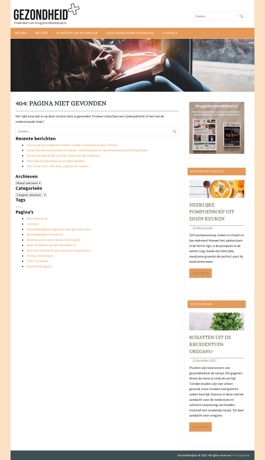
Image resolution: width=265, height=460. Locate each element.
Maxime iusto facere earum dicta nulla (53, 240)
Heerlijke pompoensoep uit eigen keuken (56, 161)
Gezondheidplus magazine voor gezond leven (59, 229)
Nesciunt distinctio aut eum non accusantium (59, 250)
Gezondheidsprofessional (130, 33)
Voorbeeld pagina (39, 266)
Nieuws (20, 33)
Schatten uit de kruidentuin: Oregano (210, 344)
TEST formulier (38, 261)
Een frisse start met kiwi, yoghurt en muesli (57, 166)
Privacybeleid (240, 455)
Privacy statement (40, 256)
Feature (19, 207)
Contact (170, 33)
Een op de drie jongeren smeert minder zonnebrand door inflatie (72, 145)
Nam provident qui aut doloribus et (51, 245)
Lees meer (200, 273)
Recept (41, 33)
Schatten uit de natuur (77, 33)
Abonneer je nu (37, 218)
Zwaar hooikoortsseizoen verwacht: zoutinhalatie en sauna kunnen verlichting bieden (87, 150)
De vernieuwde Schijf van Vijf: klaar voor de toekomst (64, 155)
